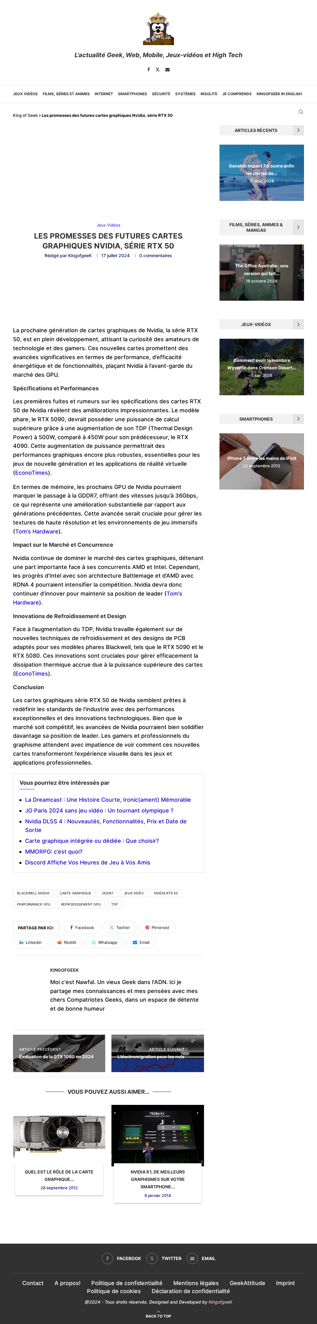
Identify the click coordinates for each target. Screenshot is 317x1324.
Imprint (285, 1283)
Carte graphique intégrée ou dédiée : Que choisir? (92, 841)
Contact (33, 1283)
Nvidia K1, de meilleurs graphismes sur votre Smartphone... (158, 1179)
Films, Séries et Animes (66, 93)
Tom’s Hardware (37, 531)
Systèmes (185, 93)
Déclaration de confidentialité (191, 1291)
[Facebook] (148, 69)
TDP (114, 904)
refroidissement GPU (81, 904)
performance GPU (33, 904)
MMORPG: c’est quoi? (53, 851)
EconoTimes (31, 472)
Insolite (209, 93)
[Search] (301, 112)
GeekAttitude (247, 1283)
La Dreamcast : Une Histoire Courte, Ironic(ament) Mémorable (108, 799)
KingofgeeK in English (279, 93)
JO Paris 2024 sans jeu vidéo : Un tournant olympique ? (99, 810)
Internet (104, 93)
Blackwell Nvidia (33, 893)
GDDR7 (107, 893)
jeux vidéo (134, 893)
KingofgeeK (80, 255)
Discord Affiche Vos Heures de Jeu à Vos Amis (87, 862)
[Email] (167, 69)
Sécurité (161, 93)
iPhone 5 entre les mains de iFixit (261, 458)
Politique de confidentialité (127, 1283)
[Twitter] (157, 69)
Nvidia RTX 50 (166, 893)
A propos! (67, 1283)
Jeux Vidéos (25, 93)
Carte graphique (75, 893)
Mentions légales (196, 1283)
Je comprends (237, 93)
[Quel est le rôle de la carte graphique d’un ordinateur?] (59, 1135)
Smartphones (132, 93)
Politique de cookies (114, 1291)
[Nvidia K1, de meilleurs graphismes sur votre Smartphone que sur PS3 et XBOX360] (157, 1135)
